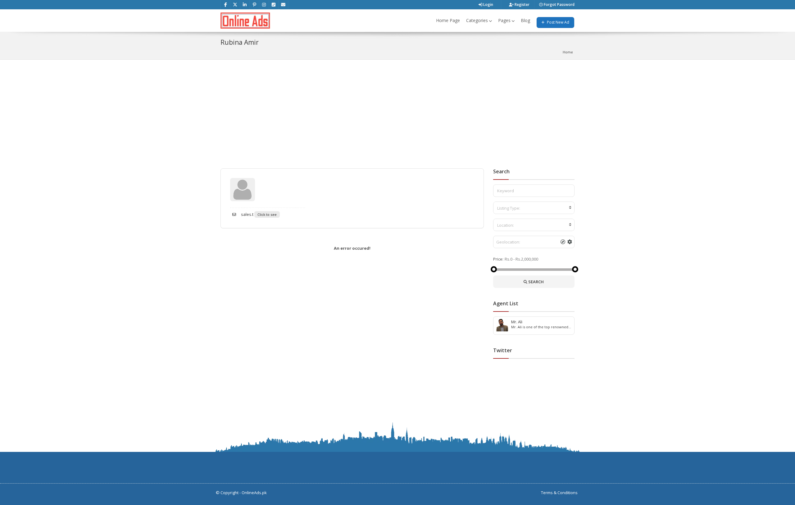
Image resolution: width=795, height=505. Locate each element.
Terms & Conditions (559, 492)
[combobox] (534, 208)
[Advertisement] (397, 106)
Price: (498, 259)
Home (568, 52)
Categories (477, 20)
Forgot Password (559, 4)
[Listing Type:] (534, 208)
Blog (525, 20)
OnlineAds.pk (254, 492)
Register (521, 4)
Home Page (448, 20)
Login (487, 4)
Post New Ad (557, 22)
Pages (504, 20)
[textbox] (534, 208)
